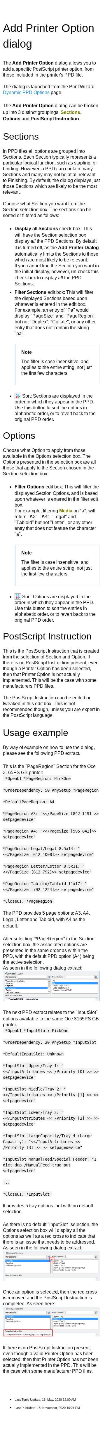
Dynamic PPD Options (26, 92)
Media (65, 510)
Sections (70, 112)
